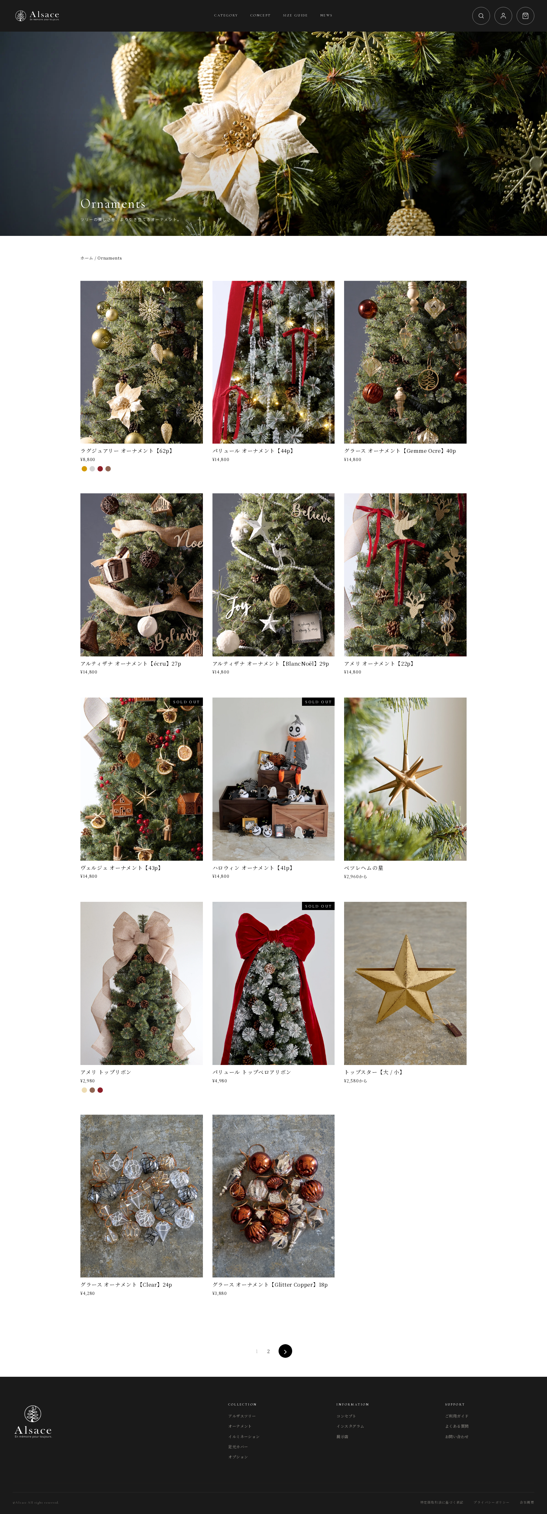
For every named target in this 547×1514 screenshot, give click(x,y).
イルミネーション (244, 1436)
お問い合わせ (457, 1436)
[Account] (503, 16)
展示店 (342, 1436)
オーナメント (240, 1426)
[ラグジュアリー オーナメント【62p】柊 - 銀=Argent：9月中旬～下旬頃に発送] (92, 468)
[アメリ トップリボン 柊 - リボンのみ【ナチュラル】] (84, 1090)
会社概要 (527, 1503)
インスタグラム (350, 1426)
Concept (260, 15)
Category (226, 15)
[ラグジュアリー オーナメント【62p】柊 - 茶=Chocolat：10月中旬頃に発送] (108, 468)
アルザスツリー (242, 1416)
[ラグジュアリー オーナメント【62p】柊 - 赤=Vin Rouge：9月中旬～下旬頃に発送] (100, 468)
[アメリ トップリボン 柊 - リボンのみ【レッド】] (100, 1090)
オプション (238, 1456)
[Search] (481, 16)
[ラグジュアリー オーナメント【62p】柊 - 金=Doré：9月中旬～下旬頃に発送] (84, 468)
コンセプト (346, 1416)
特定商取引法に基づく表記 (442, 1503)
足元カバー (238, 1446)
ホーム (86, 258)
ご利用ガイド (457, 1416)
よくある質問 (457, 1426)
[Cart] (525, 16)
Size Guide (295, 15)
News (326, 15)
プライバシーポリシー (492, 1503)
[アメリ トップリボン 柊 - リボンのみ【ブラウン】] (92, 1090)
